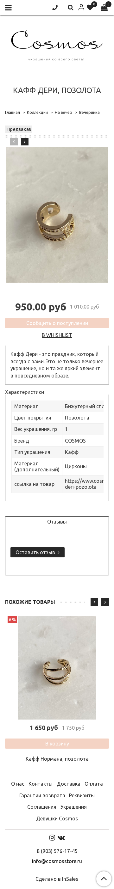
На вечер (63, 112)
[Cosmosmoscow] (57, 44)
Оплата (94, 784)
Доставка (68, 784)
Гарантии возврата (42, 795)
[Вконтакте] (61, 837)
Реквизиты (82, 795)
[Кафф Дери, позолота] (57, 215)
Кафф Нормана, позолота (57, 759)
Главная (12, 112)
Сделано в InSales (56, 878)
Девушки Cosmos (57, 818)
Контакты (40, 784)
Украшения (73, 807)
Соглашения (41, 807)
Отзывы (57, 521)
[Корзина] (104, 7)
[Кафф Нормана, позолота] (57, 668)
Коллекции (37, 112)
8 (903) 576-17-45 (57, 851)
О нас (17, 784)
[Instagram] (52, 837)
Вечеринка (89, 112)
